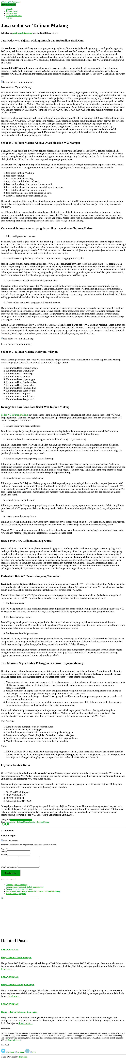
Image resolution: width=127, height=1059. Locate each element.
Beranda (9, 9)
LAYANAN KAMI (14, 16)
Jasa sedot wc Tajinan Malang (17, 822)
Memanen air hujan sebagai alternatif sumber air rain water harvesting (33, 891)
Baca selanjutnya (14, 1040)
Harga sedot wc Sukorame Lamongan (19, 1012)
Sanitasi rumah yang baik (16, 894)
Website (4, 854)
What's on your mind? (9, 867)
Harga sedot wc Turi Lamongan (16, 957)
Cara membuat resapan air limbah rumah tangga (24, 887)
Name (4, 849)
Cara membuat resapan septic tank (19, 889)
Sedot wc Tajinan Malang (39, 822)
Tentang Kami (11, 11)
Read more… (7, 969)
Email (4, 852)
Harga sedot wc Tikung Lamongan (17, 984)
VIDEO (9, 18)
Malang (29, 820)
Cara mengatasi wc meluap (16, 885)
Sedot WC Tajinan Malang (14, 414)
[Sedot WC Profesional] (10, 2)
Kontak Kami (11, 13)
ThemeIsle (23, 1057)
